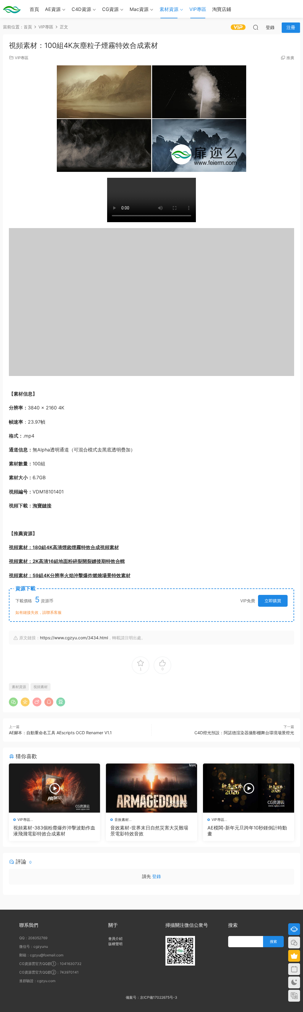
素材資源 (168, 9)
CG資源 (110, 9)
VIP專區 (197, 9)
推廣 (290, 57)
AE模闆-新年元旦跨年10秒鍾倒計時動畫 (247, 831)
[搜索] (256, 27)
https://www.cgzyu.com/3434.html (74, 637)
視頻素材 (40, 687)
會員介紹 (115, 938)
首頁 (34, 9)
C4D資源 (81, 9)
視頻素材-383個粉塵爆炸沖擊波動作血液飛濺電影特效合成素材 (54, 831)
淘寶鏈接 (42, 506)
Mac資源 (139, 9)
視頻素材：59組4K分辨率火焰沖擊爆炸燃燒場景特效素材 (69, 575)
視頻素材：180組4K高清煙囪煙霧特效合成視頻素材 (64, 547)
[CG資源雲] (12, 9)
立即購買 (273, 600)
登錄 (156, 876)
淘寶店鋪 (221, 9)
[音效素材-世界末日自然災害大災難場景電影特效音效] (151, 788)
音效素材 (122, 819)
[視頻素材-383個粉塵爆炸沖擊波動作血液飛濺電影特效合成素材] (54, 788)
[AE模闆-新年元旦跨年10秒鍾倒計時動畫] (248, 788)
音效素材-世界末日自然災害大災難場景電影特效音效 (149, 831)
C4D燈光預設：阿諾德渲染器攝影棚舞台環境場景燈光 (244, 732)
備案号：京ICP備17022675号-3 (151, 997)
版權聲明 (115, 944)
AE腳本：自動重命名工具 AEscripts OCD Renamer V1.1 (60, 732)
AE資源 (53, 9)
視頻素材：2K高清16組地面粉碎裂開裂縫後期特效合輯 (67, 561)
